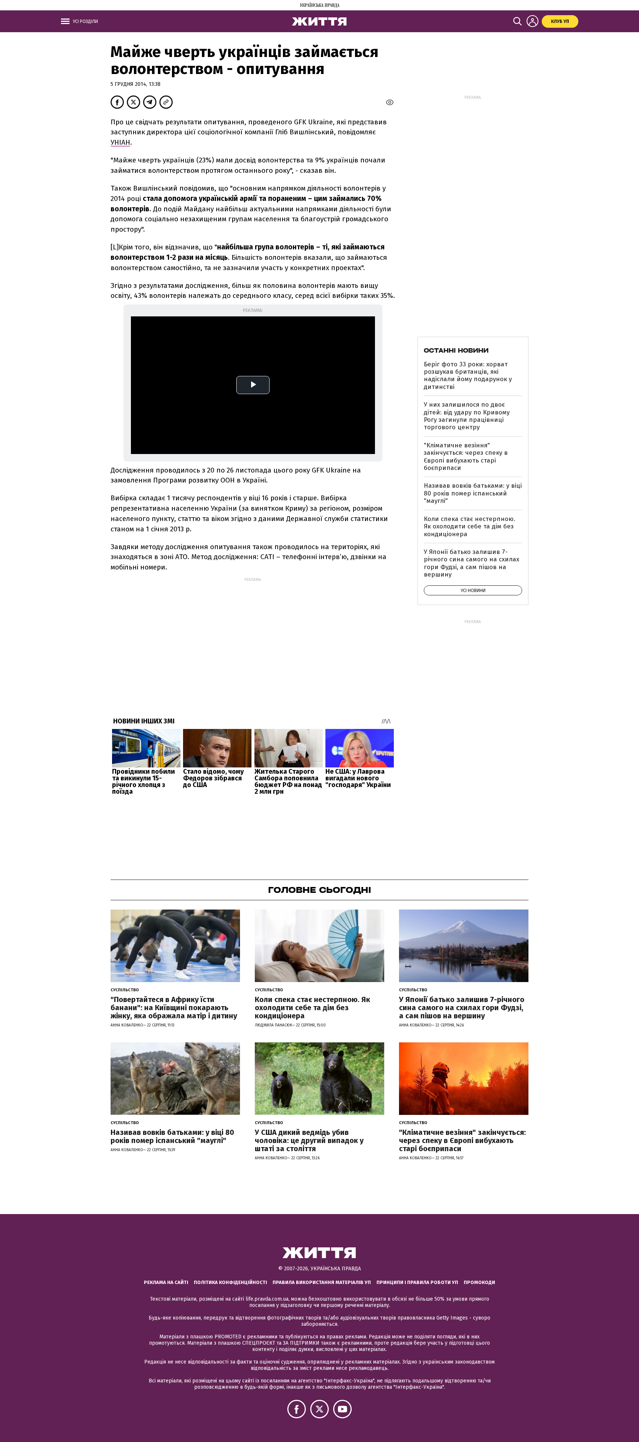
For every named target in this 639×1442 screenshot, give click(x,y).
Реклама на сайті (166, 1282)
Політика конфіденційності (230, 1282)
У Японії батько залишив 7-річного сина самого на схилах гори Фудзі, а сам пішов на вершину (471, 563)
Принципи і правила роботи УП (417, 1282)
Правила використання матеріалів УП (322, 1282)
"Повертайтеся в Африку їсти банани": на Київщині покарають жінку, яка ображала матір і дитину (174, 1007)
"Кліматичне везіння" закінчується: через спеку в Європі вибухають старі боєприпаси (466, 456)
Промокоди (479, 1282)
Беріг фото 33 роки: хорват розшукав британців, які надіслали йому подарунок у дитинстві (468, 375)
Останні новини (456, 350)
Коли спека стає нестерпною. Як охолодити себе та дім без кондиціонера (469, 526)
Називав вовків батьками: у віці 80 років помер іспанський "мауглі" (473, 493)
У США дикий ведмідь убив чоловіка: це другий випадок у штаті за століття (309, 1140)
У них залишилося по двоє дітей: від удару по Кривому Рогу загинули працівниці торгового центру (467, 416)
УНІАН (120, 142)
